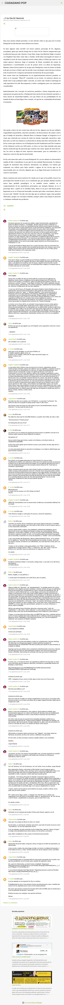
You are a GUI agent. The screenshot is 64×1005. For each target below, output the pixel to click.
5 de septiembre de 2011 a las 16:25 (19, 554)
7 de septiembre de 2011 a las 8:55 (18, 898)
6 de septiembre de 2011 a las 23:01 (19, 759)
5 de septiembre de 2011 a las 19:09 (19, 621)
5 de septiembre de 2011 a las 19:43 (19, 634)
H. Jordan (11, 349)
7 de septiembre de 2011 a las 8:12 (18, 814)
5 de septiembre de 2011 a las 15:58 (19, 506)
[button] (4, 24)
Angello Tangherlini (14, 257)
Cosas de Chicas (16, 985)
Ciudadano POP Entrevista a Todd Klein (23, 928)
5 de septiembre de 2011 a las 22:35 (19, 691)
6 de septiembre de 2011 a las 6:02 (18, 746)
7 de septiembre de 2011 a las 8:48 (18, 874)
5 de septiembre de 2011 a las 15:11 (19, 425)
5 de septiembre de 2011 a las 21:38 (19, 654)
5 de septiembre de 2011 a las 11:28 (19, 334)
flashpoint (10, 205)
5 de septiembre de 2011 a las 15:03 (19, 409)
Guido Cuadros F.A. (14, 220)
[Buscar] (29, 3)
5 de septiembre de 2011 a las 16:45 (19, 567)
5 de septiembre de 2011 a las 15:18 (19, 495)
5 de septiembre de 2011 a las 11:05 (19, 318)
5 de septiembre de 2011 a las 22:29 (19, 681)
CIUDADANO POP (15, 2)
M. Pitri (10, 430)
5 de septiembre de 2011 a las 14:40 (19, 393)
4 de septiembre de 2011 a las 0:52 (18, 252)
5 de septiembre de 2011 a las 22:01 (19, 671)
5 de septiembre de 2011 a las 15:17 (19, 453)
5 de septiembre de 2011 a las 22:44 (19, 704)
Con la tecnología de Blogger (33, 1002)
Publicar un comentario (10, 902)
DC (4, 205)
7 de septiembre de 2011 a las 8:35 (18, 852)
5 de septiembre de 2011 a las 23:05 (19, 726)
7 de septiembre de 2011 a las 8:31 (18, 836)
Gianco (10, 323)
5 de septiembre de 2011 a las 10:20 (19, 268)
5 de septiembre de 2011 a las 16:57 (19, 580)
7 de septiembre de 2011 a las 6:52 (18, 805)
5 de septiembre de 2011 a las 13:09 (19, 344)
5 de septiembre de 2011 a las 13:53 (19, 360)
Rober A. (10, 521)
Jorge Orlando (12, 339)
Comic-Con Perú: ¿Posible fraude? (21, 957)
